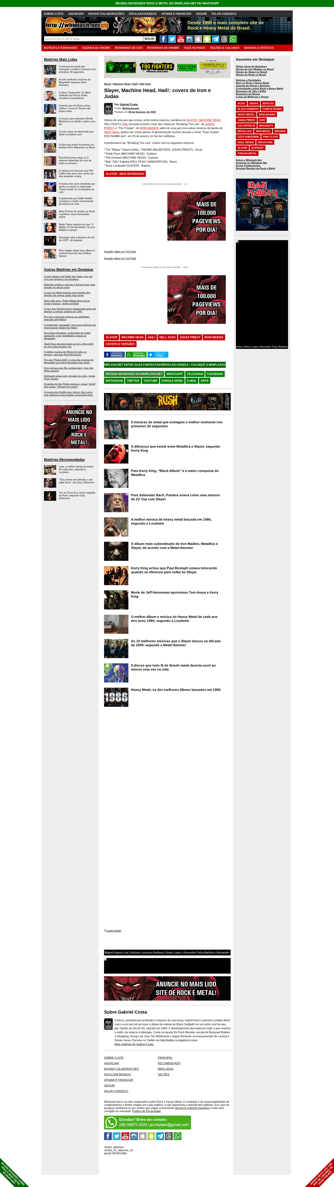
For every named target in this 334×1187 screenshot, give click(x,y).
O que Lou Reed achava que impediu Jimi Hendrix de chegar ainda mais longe (67, 294)
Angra (253, 103)
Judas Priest (190, 337)
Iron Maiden (214, 337)
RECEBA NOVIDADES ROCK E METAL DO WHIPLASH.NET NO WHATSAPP (167, 3)
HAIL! (125, 124)
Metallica (245, 131)
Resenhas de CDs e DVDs (251, 91)
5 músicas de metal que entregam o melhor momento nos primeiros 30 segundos (77, 69)
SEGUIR (201, 13)
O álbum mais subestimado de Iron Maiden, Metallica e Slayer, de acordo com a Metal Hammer (174, 546)
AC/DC (241, 103)
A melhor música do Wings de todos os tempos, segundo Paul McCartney (65, 353)
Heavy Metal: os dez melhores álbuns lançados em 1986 (176, 689)
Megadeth (266, 125)
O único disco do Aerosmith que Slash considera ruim (76, 133)
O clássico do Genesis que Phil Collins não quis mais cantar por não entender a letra (76, 173)
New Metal (263, 131)
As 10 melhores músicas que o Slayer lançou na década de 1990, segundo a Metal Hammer (176, 643)
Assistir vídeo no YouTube (120, 251)
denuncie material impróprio (192, 1108)
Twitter (133, 380)
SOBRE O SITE (54, 13)
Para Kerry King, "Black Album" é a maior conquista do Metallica (175, 473)
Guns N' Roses (272, 109)
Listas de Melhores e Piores (252, 96)
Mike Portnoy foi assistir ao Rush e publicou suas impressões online (77, 214)
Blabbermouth (130, 108)
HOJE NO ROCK (194, 47)
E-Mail (192, 380)
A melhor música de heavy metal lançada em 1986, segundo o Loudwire (171, 521)
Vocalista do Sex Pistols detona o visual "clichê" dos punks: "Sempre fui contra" (70, 385)
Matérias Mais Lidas (60, 59)
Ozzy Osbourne (248, 136)
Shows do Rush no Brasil (251, 74)
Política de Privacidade (146, 1111)
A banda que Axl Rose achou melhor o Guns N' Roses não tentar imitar (75, 108)
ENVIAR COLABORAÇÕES (106, 13)
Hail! (135, 84)
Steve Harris (111, 132)
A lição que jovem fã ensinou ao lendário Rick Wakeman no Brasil (77, 146)
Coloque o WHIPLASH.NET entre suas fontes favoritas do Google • (183, 364)
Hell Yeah (145, 84)
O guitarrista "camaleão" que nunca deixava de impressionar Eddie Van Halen (70, 326)
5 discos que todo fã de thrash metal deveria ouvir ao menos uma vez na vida (173, 667)
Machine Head (121, 84)
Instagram (114, 380)
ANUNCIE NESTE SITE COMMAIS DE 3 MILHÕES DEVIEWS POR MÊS (321, 1174)
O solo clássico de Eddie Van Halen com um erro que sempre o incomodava (68, 278)
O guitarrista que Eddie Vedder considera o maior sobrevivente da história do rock (76, 201)
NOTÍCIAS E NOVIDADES (60, 47)
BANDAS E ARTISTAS (259, 47)
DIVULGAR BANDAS (143, 13)
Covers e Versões (120, 344)
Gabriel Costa (129, 104)
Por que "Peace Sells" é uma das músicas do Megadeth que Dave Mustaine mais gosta (69, 361)
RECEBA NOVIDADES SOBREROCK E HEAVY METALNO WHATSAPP (13, 1174)
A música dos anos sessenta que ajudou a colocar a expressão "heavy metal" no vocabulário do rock (77, 187)
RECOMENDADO (169, 1063)
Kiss (262, 120)
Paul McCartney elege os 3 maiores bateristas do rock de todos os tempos (75, 160)
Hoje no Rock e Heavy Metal (252, 82)
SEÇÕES (224, 47)
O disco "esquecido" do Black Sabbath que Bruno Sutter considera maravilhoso (75, 95)
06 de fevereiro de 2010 (142, 111)
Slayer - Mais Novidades (125, 173)
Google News (172, 380)
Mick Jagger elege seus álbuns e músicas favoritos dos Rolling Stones (77, 253)
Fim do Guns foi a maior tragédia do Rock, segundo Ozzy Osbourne (77, 495)
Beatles (268, 103)
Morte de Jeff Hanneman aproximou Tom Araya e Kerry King (174, 594)
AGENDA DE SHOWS (96, 47)
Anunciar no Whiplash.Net (251, 162)
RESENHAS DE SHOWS (163, 47)
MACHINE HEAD (210, 120)
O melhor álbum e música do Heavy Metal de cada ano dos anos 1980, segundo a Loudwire (174, 619)
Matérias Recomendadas (64, 459)
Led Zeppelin (246, 125)
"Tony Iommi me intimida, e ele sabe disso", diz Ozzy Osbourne (76, 481)
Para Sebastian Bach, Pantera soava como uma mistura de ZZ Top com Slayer (175, 497)
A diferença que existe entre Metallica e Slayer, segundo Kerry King (175, 448)
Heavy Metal (246, 114)
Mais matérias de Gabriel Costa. (134, 1044)
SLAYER (192, 120)
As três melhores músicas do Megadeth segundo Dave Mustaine (75, 82)
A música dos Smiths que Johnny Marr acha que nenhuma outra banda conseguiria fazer (68, 393)
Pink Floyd (270, 136)
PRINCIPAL (165, 1057)
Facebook (215, 374)
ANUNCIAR (76, 13)
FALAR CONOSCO (224, 13)
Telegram (195, 374)
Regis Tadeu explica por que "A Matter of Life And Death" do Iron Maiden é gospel (77, 227)
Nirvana (280, 131)
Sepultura (265, 142)
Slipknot (257, 147)
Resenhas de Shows (248, 94)
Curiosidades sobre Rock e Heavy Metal (259, 88)
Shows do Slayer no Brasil (251, 72)
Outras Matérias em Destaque (68, 269)
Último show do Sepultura (251, 66)
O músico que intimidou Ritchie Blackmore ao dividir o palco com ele (77, 121)
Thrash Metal (247, 153)
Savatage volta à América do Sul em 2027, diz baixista (76, 239)
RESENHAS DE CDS (128, 47)
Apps (205, 380)
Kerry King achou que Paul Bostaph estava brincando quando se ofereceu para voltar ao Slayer (174, 570)
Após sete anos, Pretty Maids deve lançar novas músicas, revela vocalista (67, 302)
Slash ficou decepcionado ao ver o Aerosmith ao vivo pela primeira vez (69, 345)
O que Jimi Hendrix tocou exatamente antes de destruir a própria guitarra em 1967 (70, 310)
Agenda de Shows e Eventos (253, 85)
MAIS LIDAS (165, 1068)
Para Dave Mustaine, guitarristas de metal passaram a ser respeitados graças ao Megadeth (67, 335)
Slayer (107, 84)
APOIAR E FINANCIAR (176, 13)
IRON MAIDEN (149, 128)
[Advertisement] (133, 299)
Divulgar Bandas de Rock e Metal (255, 168)
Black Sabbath (248, 109)
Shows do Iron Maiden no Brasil (255, 69)
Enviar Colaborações (248, 165)
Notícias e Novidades (248, 80)
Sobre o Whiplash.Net (249, 160)
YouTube (150, 380)
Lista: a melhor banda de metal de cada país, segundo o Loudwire (76, 469)
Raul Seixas (246, 142)
